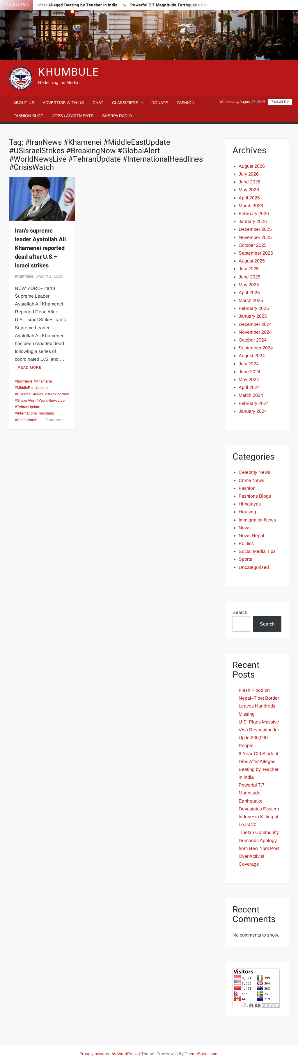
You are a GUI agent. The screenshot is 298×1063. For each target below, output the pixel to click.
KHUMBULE (68, 72)
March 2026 (251, 205)
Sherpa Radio (117, 115)
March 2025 (251, 300)
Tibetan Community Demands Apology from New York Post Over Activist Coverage (259, 848)
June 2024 (249, 371)
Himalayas (250, 503)
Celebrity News (254, 472)
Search (240, 612)
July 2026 (249, 173)
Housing (247, 511)
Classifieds (125, 102)
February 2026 (254, 213)
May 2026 (249, 189)
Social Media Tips (257, 551)
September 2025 (256, 253)
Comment (55, 419)
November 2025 (255, 237)
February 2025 (254, 308)
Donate (159, 102)
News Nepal (251, 535)
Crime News (251, 480)
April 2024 (249, 387)
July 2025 (249, 268)
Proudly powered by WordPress (108, 1053)
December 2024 (255, 324)
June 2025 (249, 276)
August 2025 (252, 260)
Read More (30, 367)
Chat (98, 102)
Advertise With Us (63, 102)
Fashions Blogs (255, 496)
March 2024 (251, 395)
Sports (245, 559)
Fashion (185, 102)
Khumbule (24, 276)
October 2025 (253, 245)
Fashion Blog (28, 115)
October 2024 (253, 339)
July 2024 (249, 363)
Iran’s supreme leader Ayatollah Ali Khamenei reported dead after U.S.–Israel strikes (40, 248)
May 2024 (249, 379)
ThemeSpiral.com (201, 1053)
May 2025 (249, 284)
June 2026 (249, 181)
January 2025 (253, 316)
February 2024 (254, 403)
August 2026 (252, 166)
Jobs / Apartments (72, 115)
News (245, 527)
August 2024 (252, 355)
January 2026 (253, 221)
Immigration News (257, 519)
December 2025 (255, 229)
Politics (246, 543)
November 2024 (255, 332)
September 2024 (256, 347)
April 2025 (249, 292)
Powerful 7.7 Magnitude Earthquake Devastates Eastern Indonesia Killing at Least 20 (202, 5)
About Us (23, 102)
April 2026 (249, 197)
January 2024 (253, 411)
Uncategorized (254, 567)
